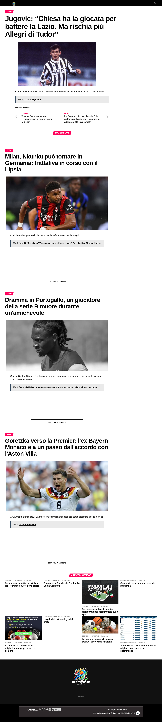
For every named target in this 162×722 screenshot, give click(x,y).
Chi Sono (81, 696)
